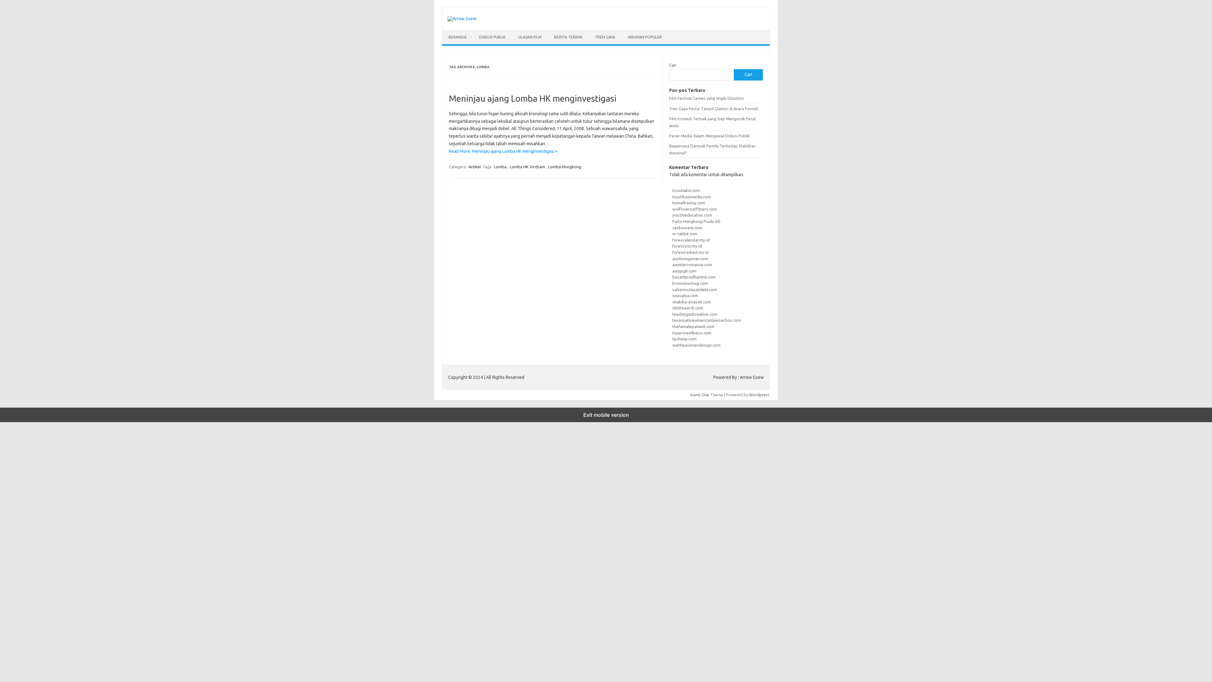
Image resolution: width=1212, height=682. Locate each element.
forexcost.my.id (687, 245)
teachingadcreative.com (694, 314)
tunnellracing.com (688, 202)
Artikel (474, 167)
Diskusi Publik (492, 37)
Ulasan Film (530, 37)
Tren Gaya (605, 37)
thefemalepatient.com (693, 326)
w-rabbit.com (685, 233)
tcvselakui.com (686, 190)
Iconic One (699, 394)
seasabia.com (685, 295)
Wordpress (759, 394)
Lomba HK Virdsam (527, 167)
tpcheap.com (684, 338)
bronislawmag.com (690, 283)
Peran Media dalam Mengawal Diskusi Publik (709, 136)
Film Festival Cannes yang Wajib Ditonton (706, 98)
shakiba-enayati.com (691, 301)
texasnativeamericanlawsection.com (706, 320)
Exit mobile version (606, 415)
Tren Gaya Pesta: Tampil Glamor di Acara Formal (713, 108)
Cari (672, 65)
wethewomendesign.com (696, 345)
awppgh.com (684, 270)
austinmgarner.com (690, 258)
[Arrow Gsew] (462, 18)
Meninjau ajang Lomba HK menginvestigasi (532, 98)
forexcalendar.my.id (691, 239)
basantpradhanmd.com (694, 276)
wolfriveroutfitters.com (694, 209)
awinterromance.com (692, 264)
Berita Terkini (568, 37)
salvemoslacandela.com (694, 289)
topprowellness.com (691, 332)
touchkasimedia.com (691, 196)
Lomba (500, 167)
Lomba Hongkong (564, 167)
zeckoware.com (687, 227)
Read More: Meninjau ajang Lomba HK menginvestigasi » (503, 151)
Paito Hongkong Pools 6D (696, 221)
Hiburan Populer (645, 37)
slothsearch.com (687, 307)
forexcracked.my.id (690, 252)
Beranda (457, 37)
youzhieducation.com (692, 215)
